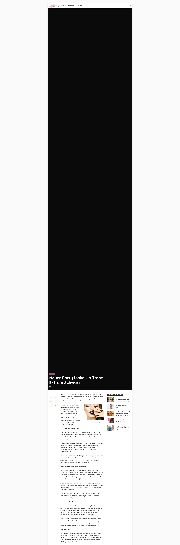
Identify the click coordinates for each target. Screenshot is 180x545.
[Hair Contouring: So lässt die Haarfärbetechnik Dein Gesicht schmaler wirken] (110, 413)
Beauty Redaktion (57, 386)
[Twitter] (55, 397)
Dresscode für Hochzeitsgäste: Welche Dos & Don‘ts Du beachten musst (123, 399)
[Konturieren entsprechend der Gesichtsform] (110, 420)
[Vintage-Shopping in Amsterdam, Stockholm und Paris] (110, 428)
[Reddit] (55, 401)
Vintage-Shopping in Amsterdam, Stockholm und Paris (123, 427)
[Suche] (130, 5)
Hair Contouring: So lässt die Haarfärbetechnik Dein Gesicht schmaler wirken (123, 413)
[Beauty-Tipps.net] (54, 6)
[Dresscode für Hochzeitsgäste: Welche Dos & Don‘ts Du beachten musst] (110, 399)
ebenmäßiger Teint (92, 456)
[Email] (55, 405)
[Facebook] (51, 397)
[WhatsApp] (51, 401)
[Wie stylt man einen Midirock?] (110, 406)
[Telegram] (51, 405)
